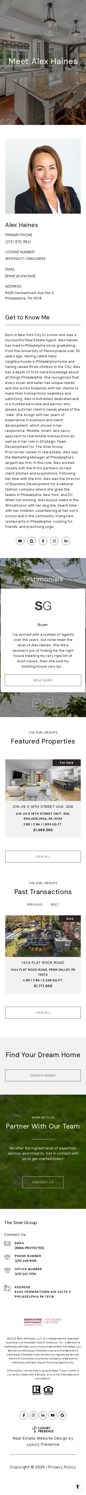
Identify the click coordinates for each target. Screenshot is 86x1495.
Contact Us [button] (43, 1182)
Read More (43, 680)
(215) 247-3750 (25, 1274)
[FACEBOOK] (43, 541)
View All (43, 856)
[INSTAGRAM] (54, 541)
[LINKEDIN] (66, 541)
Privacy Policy (62, 1466)
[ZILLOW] (31, 541)
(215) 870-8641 (18, 241)
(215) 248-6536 (26, 1261)
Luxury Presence (43, 1444)
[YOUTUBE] (20, 541)
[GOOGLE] (62, 1415)
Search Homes (43, 1075)
